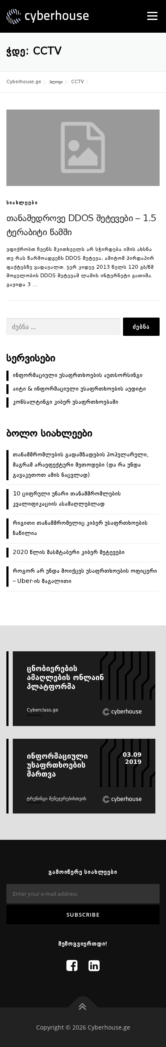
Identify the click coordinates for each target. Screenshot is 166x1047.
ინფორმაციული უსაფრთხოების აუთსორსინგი (78, 375)
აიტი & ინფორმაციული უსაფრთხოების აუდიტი (79, 389)
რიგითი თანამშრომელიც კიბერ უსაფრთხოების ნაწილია (80, 528)
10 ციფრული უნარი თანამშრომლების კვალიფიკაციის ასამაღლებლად (67, 499)
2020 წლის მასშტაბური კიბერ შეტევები (69, 552)
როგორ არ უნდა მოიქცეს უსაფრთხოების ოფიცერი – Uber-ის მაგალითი (85, 576)
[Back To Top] (83, 1007)
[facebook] (71, 966)
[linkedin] (94, 966)
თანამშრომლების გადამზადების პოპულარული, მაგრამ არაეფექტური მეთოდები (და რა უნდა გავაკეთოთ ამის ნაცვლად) (81, 465)
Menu (151, 15)
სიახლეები (22, 203)
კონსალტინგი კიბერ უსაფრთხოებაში (65, 402)
